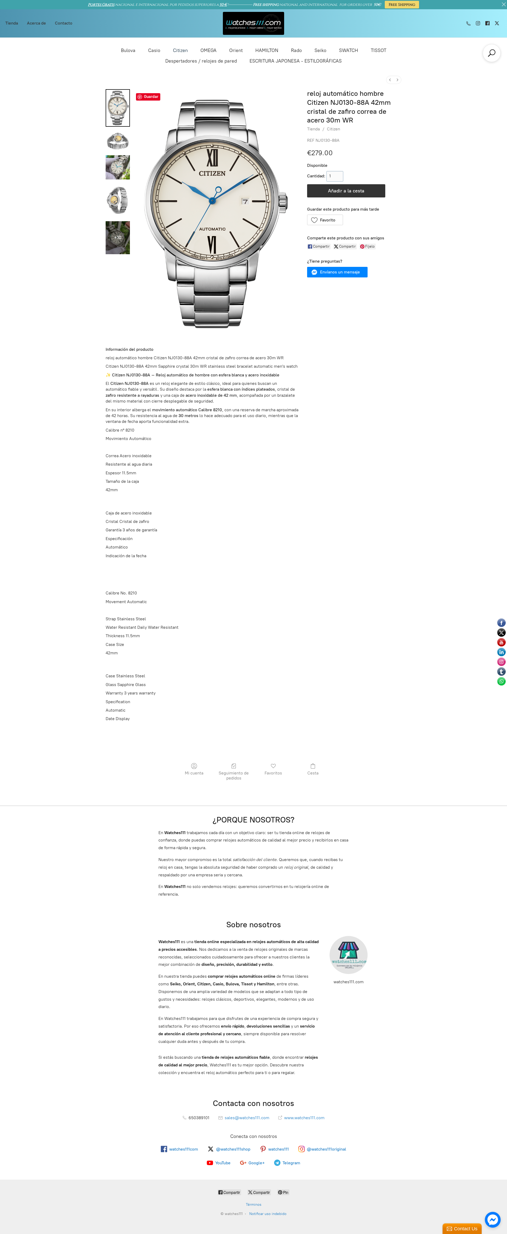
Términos (253, 1204)
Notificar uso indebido (268, 1214)
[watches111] (253, 23)
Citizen (180, 50)
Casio (154, 50)
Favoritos (273, 773)
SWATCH (348, 50)
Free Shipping (402, 4)
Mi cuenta (194, 773)
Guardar (151, 96)
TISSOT (378, 50)
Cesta (312, 773)
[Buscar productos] (491, 53)
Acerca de (36, 23)
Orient (236, 50)
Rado (296, 50)
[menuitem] (390, 80)
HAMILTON (266, 50)
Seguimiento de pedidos (234, 775)
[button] (325, 220)
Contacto (63, 23)
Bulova (128, 50)
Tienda (11, 23)
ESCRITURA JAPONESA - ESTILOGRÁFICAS (296, 61)
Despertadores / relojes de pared (201, 61)
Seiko (320, 50)
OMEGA (208, 50)
